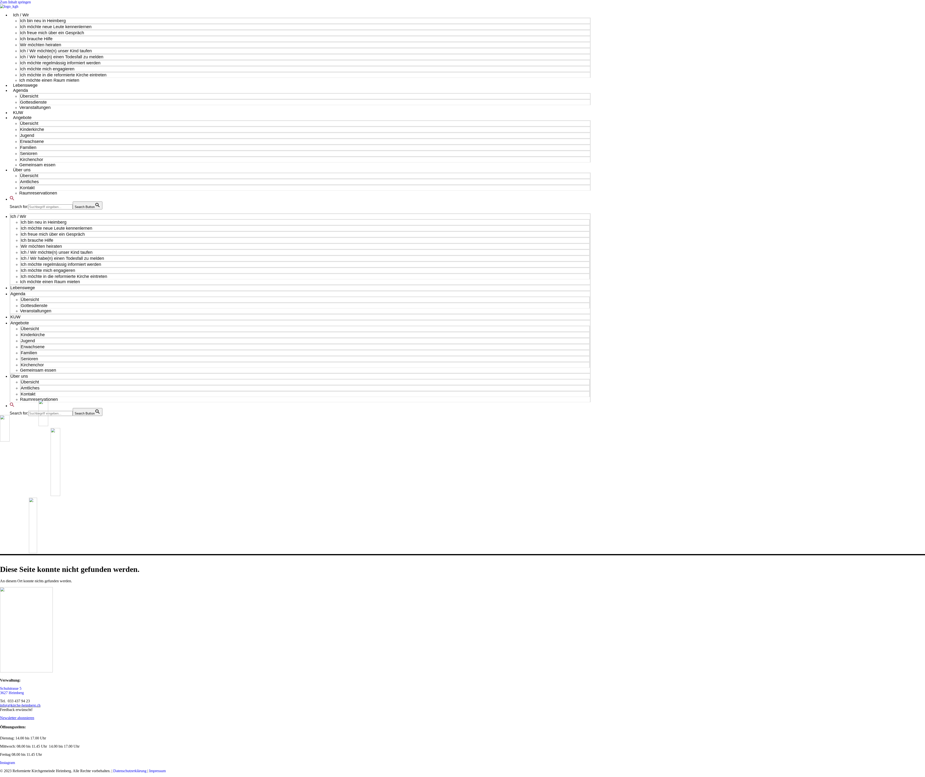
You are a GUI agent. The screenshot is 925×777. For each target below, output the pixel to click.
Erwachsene (32, 141)
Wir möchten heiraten (40, 44)
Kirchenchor (31, 159)
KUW (18, 112)
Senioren (28, 153)
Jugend (27, 135)
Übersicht (29, 96)
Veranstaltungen (35, 107)
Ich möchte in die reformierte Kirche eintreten (63, 75)
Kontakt (27, 187)
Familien (28, 147)
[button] (12, 199)
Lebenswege (25, 85)
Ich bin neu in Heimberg (43, 20)
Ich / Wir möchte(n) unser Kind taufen (56, 50)
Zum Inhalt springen (15, 2)
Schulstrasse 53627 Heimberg (12, 690)
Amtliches (29, 181)
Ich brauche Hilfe (36, 38)
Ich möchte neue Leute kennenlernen (56, 26)
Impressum (157, 771)
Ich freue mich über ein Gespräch (52, 32)
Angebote (22, 117)
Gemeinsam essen (37, 164)
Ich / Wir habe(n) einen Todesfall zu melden (61, 56)
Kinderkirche (32, 129)
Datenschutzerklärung (129, 771)
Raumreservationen (38, 193)
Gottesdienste (33, 102)
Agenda (20, 90)
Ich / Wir (21, 15)
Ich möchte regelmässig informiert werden (60, 62)
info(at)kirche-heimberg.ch (20, 705)
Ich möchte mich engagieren (47, 69)
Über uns (22, 169)
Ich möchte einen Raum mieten (49, 80)
